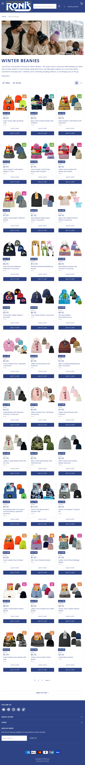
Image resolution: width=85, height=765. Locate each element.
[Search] (59, 6)
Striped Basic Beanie (65, 657)
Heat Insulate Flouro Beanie (13, 560)
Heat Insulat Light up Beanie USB (13, 122)
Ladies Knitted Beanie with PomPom (40, 365)
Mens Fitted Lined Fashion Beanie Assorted (67, 462)
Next (47, 680)
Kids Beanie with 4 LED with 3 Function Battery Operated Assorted (13, 511)
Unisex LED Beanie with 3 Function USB (40, 510)
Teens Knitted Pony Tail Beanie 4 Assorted (14, 365)
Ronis (4, 125)
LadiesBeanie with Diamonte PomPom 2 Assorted (13, 413)
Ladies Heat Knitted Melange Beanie (68, 561)
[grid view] (76, 83)
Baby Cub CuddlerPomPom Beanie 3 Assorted (68, 219)
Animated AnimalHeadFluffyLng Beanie (42, 267)
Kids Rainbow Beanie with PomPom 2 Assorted (67, 267)
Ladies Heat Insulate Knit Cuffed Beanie (42, 610)
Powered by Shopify (42, 761)
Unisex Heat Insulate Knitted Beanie (68, 610)
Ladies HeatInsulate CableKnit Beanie (14, 219)
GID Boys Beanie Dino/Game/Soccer (65, 316)
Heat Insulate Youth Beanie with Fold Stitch (69, 122)
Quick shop (15, 128)
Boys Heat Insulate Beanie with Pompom (42, 122)
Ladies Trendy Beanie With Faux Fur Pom (14, 462)
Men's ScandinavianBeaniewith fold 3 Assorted (69, 365)
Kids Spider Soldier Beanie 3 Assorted (13, 316)
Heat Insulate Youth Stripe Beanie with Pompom (40, 170)
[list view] (81, 83)
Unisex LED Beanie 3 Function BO (69, 510)
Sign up (33, 738)
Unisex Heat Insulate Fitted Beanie (41, 658)
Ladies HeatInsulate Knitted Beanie (13, 610)
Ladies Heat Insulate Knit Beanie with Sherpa (67, 170)
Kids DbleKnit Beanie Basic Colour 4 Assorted (40, 219)
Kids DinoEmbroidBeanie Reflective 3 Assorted (12, 267)
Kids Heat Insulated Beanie (40, 560)
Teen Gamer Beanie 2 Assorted (42, 315)
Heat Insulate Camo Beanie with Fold (14, 658)
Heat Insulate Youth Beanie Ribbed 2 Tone (13, 170)
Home (4, 16)
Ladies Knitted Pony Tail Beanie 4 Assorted (42, 413)
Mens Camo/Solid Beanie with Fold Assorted (41, 462)
